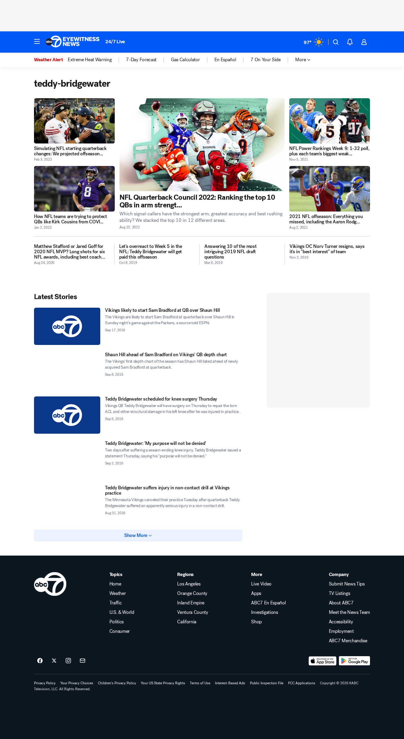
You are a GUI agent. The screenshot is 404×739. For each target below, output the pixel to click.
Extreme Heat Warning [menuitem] (90, 59)
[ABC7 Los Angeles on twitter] (54, 661)
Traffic (115, 603)
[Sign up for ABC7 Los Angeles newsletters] (82, 661)
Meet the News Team (349, 612)
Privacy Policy (45, 683)
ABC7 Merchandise (348, 640)
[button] (37, 41)
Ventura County (192, 612)
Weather (117, 593)
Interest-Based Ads (230, 683)
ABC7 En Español (268, 603)
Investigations (264, 612)
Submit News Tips (347, 584)
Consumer (119, 631)
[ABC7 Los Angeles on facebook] (40, 661)
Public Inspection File (266, 683)
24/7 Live (115, 41)
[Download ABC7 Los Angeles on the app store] (322, 661)
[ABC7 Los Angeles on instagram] (68, 661)
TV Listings (339, 593)
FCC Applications (301, 683)
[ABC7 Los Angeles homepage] (72, 42)
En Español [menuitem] (225, 59)
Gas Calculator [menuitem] (185, 59)
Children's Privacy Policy (117, 683)
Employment (341, 631)
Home (115, 584)
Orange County (192, 593)
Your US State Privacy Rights (163, 683)
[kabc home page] (50, 584)
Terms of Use (200, 683)
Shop (256, 621)
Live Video (261, 584)
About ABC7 (341, 603)
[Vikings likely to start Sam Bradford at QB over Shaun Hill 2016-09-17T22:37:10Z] (67, 326)
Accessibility (341, 621)
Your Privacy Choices (76, 683)
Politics (116, 621)
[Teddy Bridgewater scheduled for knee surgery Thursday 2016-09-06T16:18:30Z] (67, 415)
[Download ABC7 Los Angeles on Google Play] (354, 661)
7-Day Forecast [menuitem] (141, 59)
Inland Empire (190, 603)
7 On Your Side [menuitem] (266, 59)
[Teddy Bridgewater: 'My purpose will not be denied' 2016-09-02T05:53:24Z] (67, 459)
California (186, 621)
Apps (256, 593)
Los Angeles (188, 584)
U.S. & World (121, 612)
